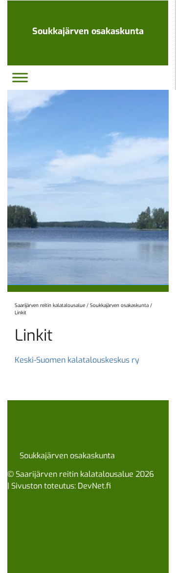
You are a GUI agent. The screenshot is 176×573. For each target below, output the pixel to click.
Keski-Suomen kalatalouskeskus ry (77, 360)
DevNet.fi (94, 486)
